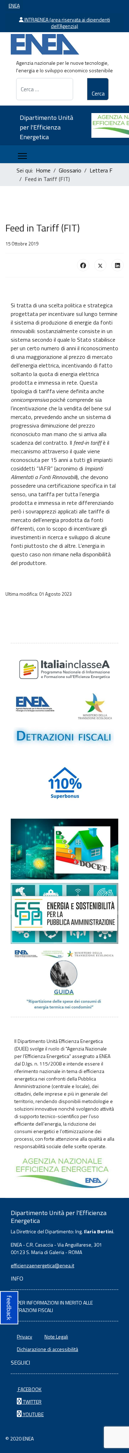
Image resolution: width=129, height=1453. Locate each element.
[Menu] (22, 156)
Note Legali (56, 1336)
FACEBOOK (29, 1389)
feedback (9, 1307)
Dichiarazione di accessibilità (47, 1349)
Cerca (98, 93)
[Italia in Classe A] (64, 669)
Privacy (24, 1336)
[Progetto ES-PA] (64, 913)
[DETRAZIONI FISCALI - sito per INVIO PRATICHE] (64, 720)
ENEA (14, 5)
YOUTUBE (33, 1414)
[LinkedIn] (117, 265)
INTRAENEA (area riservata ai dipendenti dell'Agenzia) (66, 23)
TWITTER (32, 1401)
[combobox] (44, 89)
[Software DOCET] (64, 849)
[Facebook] (83, 265)
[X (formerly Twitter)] (100, 265)
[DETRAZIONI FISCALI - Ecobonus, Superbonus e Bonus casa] (64, 784)
